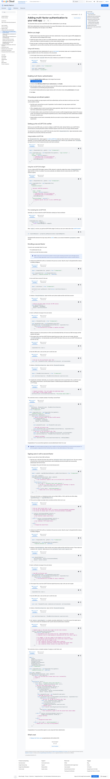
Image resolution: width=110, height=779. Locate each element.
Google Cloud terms (39, 776)
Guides (9, 8)
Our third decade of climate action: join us (52, 776)
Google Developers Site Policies (46, 752)
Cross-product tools (34, 1)
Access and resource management (45, 14)
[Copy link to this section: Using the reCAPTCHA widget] (46, 167)
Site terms (31, 776)
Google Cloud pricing (23, 764)
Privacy (26, 776)
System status (44, 769)
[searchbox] (9, 12)
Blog (88, 762)
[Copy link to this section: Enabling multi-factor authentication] (54, 76)
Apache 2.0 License (28, 752)
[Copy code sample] (81, 64)
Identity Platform (9, 5)
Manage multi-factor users (36, 738)
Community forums (45, 762)
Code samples (67, 767)
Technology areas (22, 1)
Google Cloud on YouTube (92, 769)
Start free (105, 5)
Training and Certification (69, 771)
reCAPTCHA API (77, 228)
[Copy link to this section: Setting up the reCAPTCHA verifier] (53, 124)
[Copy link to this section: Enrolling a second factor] (46, 244)
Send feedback (77, 17)
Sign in (107, 1)
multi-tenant (56, 51)
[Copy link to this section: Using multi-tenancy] (40, 49)
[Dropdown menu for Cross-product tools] (40, 1)
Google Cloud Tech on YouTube (93, 771)
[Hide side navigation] (15, 776)
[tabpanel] (56, 67)
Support (43, 764)
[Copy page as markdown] (48, 21)
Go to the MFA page (36, 81)
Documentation (34, 14)
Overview (4, 8)
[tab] (34, 61)
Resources (22, 8)
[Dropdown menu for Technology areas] (27, 1)
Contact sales (21, 769)
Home (29, 14)
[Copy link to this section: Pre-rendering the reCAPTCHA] (47, 210)
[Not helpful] (81, 14)
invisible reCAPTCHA (52, 139)
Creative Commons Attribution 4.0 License (59, 751)
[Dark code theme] (79, 64)
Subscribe (95, 776)
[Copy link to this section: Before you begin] (41, 32)
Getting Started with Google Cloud (71, 764)
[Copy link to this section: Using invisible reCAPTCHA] (44, 136)
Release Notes (44, 767)
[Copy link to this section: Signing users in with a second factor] (54, 454)
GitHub (65, 762)
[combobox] (78, 1)
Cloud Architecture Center (69, 769)
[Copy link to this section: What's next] (37, 735)
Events (88, 764)
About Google (21, 776)
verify (52, 237)
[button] (8, 28)
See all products (22, 762)
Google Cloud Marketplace (24, 767)
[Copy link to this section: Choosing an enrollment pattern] (51, 97)
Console (90, 1)
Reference (16, 8)
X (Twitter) (89, 767)
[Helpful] (79, 14)
